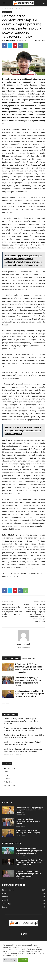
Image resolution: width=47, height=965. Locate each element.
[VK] (20, 45)
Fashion (7, 772)
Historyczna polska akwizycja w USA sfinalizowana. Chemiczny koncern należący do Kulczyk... (29, 862)
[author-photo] (23, 641)
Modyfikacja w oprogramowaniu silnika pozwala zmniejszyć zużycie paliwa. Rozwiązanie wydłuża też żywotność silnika (12, 611)
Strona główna (6, 8)
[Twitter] (10, 45)
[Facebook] (4, 45)
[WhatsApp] (25, 45)
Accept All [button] (23, 960)
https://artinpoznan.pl (23, 647)
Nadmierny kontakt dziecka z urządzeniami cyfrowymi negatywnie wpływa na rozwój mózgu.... (29, 851)
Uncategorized (9, 785)
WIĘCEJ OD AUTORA (29, 658)
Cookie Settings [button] (10, 960)
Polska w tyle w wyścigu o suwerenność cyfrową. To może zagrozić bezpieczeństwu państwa (23, 729)
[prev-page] (3, 702)
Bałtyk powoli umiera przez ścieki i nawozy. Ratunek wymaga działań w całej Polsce (22, 743)
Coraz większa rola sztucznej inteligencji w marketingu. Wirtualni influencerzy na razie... (28, 874)
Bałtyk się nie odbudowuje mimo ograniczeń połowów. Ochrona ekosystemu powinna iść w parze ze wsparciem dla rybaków (23, 751)
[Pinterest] (15, 45)
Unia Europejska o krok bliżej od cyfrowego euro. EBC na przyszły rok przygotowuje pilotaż (29, 693)
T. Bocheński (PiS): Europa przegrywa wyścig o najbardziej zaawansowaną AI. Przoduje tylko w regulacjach (21, 721)
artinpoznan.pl (10, 40)
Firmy (6, 775)
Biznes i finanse (19, 8)
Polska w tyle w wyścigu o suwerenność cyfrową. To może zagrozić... (28, 821)
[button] (4, 3)
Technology (8, 782)
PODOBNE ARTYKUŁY (11, 658)
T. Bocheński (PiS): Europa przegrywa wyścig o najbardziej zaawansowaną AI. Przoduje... (30, 810)
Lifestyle (7, 778)
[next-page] (7, 702)
